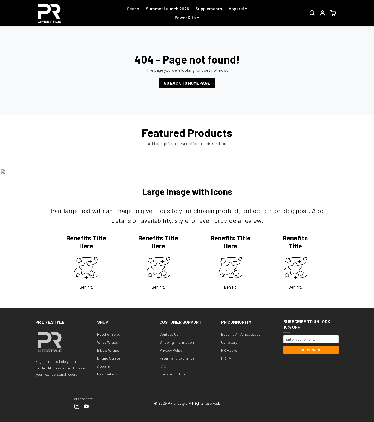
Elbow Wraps (108, 350)
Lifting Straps (109, 358)
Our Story (229, 342)
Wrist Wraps (107, 342)
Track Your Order (173, 374)
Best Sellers (107, 374)
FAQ (162, 366)
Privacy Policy (170, 350)
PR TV (226, 358)
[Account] (322, 13)
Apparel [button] (236, 8)
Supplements (208, 8)
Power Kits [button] (185, 17)
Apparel (103, 366)
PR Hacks (229, 350)
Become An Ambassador (241, 334)
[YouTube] (86, 406)
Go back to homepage (187, 82)
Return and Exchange (176, 358)
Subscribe (311, 350)
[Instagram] (77, 406)
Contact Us (169, 334)
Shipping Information (176, 342)
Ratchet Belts (108, 334)
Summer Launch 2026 (167, 8)
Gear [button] (131, 8)
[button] (312, 13)
